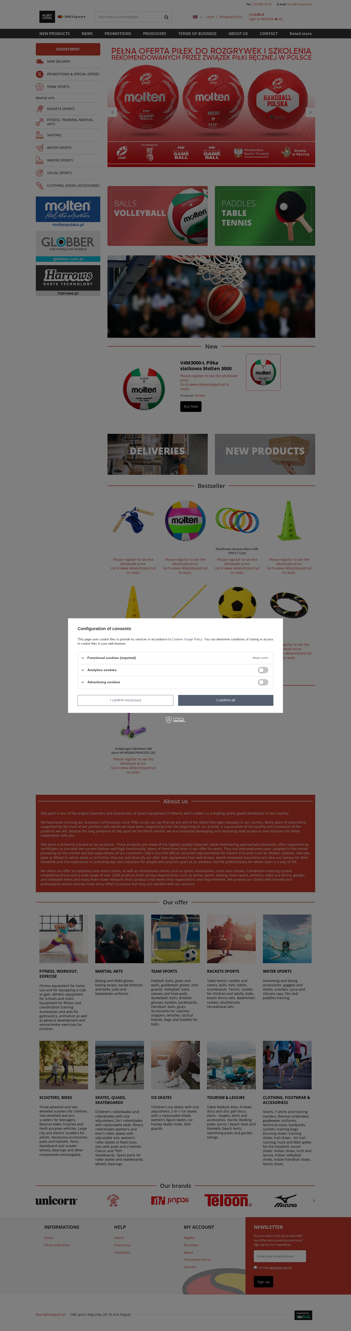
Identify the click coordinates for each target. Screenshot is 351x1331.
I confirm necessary (125, 700)
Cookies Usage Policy (187, 639)
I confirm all (225, 700)
